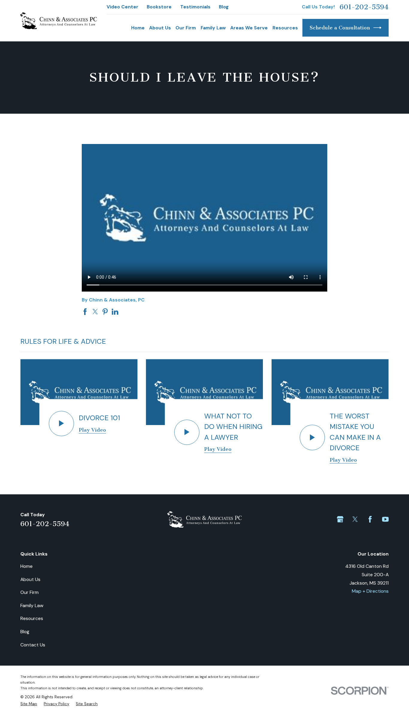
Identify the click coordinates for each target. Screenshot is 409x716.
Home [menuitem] (138, 28)
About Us (30, 579)
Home (26, 566)
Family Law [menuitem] (213, 28)
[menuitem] (28, 703)
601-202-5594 (364, 7)
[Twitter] (355, 519)
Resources (31, 618)
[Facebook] (370, 519)
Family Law (31, 605)
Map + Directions (370, 591)
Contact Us (32, 645)
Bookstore (159, 7)
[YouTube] (385, 519)
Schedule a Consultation (340, 28)
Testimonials (195, 7)
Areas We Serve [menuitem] (249, 28)
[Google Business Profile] (340, 519)
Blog (224, 7)
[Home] (58, 20)
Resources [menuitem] (285, 28)
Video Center (122, 7)
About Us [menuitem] (160, 28)
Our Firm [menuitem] (185, 28)
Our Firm (29, 592)
